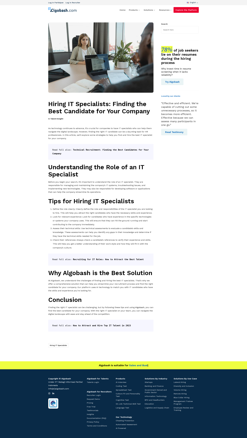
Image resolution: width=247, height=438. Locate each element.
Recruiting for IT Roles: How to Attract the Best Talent (108, 259)
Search (164, 24)
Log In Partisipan (56, 3)
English (193, 2)
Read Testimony (174, 132)
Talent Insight (56, 119)
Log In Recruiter (73, 3)
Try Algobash (172, 81)
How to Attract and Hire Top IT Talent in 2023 (102, 325)
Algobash (139, 307)
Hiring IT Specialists (58, 345)
